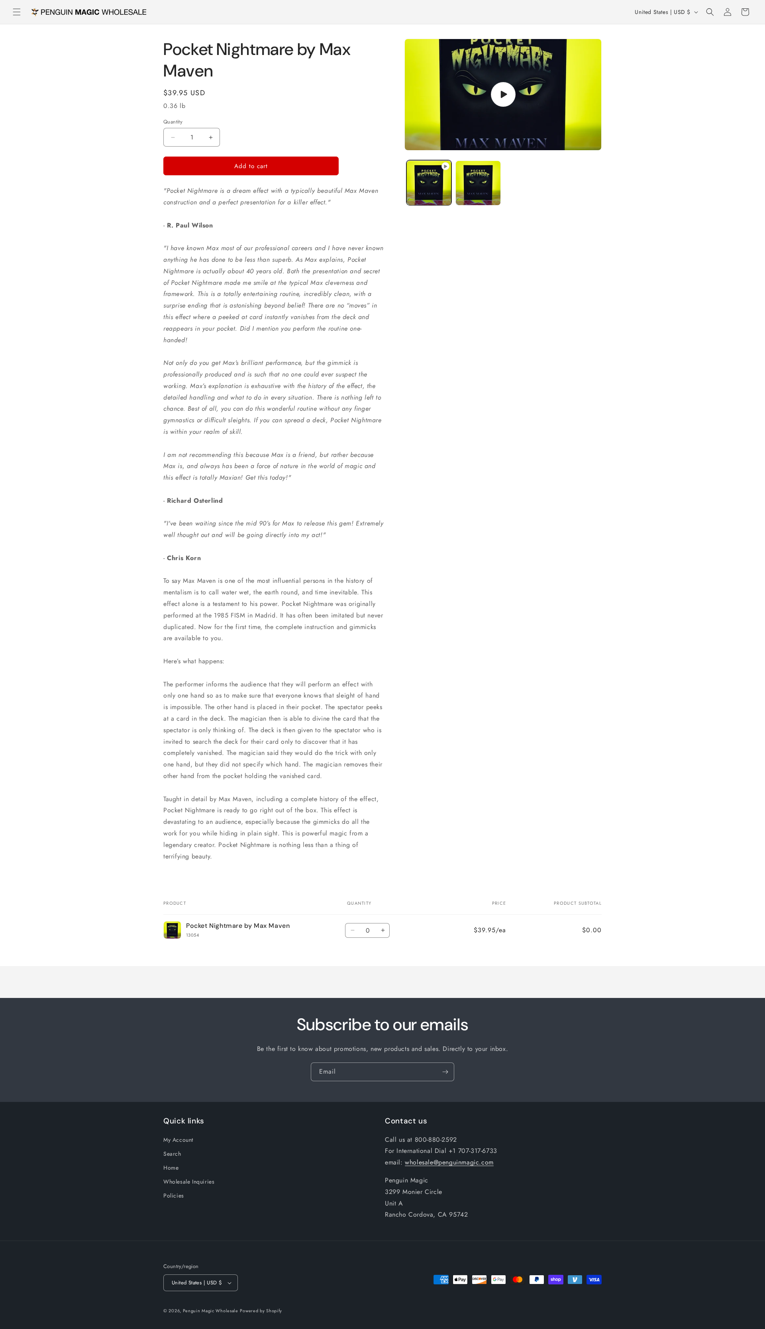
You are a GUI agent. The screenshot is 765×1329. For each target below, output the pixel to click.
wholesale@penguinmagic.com (449, 1162)
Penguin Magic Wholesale (210, 1310)
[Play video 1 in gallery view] (428, 183)
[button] (17, 12)
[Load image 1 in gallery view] (477, 183)
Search (172, 1154)
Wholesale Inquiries (188, 1182)
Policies (173, 1196)
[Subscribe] (445, 1071)
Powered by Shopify (261, 1310)
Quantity (172, 121)
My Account (178, 1140)
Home (170, 1168)
